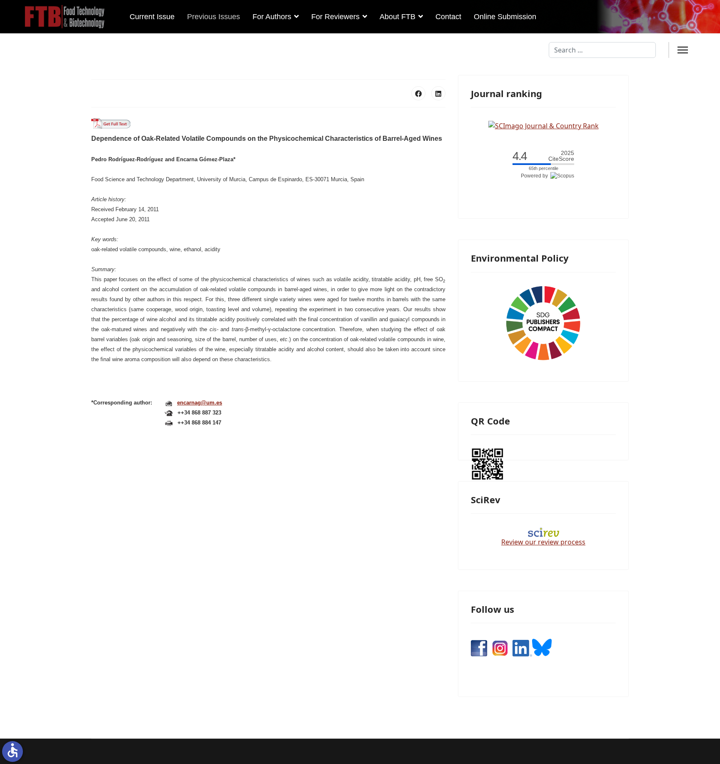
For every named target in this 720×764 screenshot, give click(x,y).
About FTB (397, 16)
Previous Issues (213, 16)
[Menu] (683, 50)
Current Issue (152, 16)
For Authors (271, 16)
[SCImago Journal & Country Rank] (543, 125)
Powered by (535, 176)
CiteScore (561, 156)
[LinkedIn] (438, 93)
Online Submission (505, 16)
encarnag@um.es (199, 402)
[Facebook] (418, 93)
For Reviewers (335, 16)
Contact (448, 16)
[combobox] (602, 50)
